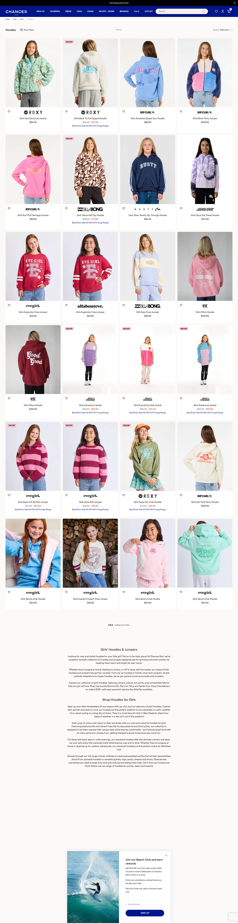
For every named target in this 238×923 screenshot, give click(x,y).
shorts (150, 759)
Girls (22, 19)
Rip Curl (124, 686)
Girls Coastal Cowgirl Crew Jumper (90, 599)
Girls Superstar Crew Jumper (33, 312)
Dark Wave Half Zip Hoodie (90, 215)
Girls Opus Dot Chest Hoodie (205, 215)
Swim (90, 11)
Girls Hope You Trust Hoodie (148, 502)
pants (130, 759)
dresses (138, 759)
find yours (131, 3)
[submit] (204, 11)
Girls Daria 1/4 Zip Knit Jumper (33, 502)
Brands (124, 11)
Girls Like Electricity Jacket (33, 118)
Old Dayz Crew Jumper (147, 312)
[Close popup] (166, 855)
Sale (136, 11)
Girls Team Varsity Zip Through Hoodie (148, 215)
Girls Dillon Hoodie (205, 312)
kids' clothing (107, 756)
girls (110, 763)
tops (124, 759)
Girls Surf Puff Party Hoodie (205, 502)
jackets (117, 759)
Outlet (149, 11)
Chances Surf (156, 656)
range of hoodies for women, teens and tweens (129, 766)
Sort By (216, 30)
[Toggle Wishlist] (33, 107)
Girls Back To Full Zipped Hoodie (90, 118)
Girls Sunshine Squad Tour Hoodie (147, 118)
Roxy (131, 686)
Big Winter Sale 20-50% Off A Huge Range (90, 126)
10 (31, 103)
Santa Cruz (144, 686)
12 (35, 103)
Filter (29, 30)
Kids (79, 11)
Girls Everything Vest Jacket (148, 405)
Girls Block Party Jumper (205, 118)
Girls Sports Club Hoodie (33, 599)
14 (38, 103)
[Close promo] (235, 3)
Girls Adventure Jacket (90, 405)
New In (40, 11)
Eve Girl (115, 686)
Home (8, 19)
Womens (55, 11)
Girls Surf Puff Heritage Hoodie (33, 215)
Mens (68, 11)
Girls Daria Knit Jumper (90, 502)
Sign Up (145, 913)
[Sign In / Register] (223, 11)
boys (100, 763)
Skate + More (106, 11)
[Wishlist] (216, 11)
